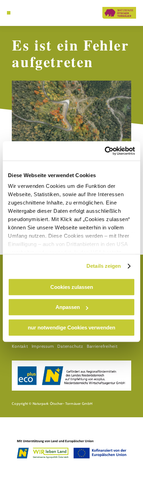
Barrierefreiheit (102, 346)
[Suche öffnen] (19, 13)
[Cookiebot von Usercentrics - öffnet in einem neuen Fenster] (104, 150)
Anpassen (68, 307)
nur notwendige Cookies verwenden (71, 327)
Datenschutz (70, 346)
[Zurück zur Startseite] (119, 13)
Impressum (43, 346)
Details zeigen (103, 266)
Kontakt (20, 346)
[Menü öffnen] (8, 13)
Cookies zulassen (71, 287)
